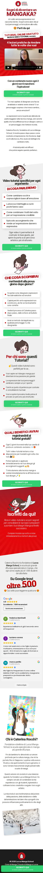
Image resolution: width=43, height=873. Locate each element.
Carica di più (21, 685)
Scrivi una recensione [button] (14, 608)
